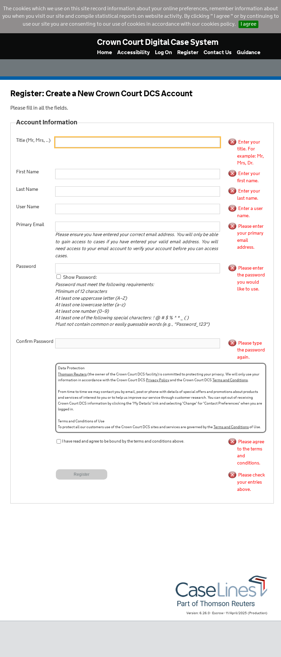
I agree (248, 24)
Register (187, 52)
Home (104, 52)
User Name (27, 207)
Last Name (27, 189)
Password (26, 266)
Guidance (248, 52)
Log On (163, 52)
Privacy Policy (157, 380)
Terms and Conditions (230, 380)
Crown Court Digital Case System (158, 42)
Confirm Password (34, 341)
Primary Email (30, 225)
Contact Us (218, 52)
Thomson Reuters (72, 374)
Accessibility (133, 52)
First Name (27, 172)
